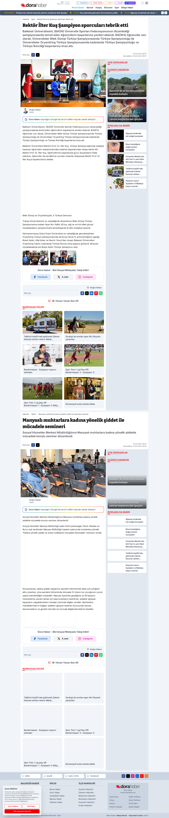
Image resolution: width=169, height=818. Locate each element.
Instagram (88, 277)
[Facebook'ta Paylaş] (33, 55)
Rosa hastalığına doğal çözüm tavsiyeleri (136, 13)
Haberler (26, 19)
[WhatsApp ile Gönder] (101, 293)
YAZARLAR (83, 3)
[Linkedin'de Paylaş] (91, 293)
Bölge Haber (127, 7)
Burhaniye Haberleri (87, 799)
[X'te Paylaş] (38, 55)
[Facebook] (123, 776)
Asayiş (98, 7)
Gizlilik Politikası (134, 797)
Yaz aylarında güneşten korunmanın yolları (40, 13)
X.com (65, 277)
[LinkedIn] (137, 776)
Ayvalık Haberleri (86, 789)
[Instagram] (133, 776)
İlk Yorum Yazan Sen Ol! (65, 301)
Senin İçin (131, 3)
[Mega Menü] (146, 3)
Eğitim (33, 414)
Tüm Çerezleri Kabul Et (22, 811)
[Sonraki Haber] (165, 12)
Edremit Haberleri (86, 792)
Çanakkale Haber (57, 796)
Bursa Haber (55, 789)
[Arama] (142, 2)
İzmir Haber (55, 792)
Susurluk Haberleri (87, 802)
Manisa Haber (56, 799)
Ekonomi (108, 7)
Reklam (112, 803)
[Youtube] (142, 776)
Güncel (89, 7)
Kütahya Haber (56, 802)
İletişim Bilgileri (134, 807)
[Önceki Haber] (162, 12)
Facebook (42, 277)
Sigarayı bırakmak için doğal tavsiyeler (89, 13)
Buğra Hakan (35, 111)
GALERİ (120, 3)
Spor (117, 7)
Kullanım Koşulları (115, 807)
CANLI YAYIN (97, 3)
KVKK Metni (133, 803)
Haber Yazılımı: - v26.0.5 (127, 815)
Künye (111, 800)
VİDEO (110, 3)
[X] (128, 776)
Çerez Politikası (134, 800)
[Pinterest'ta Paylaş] (96, 293)
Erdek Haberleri (85, 805)
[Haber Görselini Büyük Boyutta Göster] (63, 83)
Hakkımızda (113, 797)
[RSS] (146, 776)
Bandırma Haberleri (87, 796)
